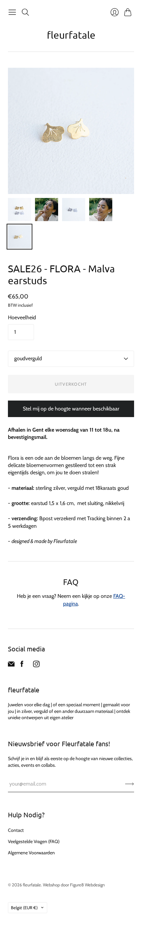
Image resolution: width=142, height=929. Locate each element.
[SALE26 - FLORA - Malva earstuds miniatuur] (19, 209)
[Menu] (12, 12)
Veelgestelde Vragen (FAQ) (33, 841)
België (24, 907)
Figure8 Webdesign (87, 884)
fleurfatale (71, 35)
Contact (16, 830)
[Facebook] (21, 665)
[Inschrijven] (129, 784)
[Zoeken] (25, 12)
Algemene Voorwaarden (31, 853)
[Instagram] (36, 665)
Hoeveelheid (22, 317)
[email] (11, 665)
